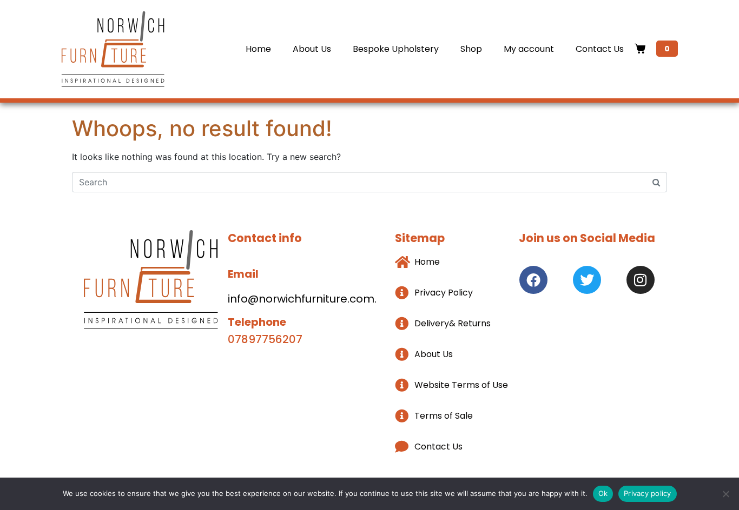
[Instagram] (640, 280)
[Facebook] (533, 280)
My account (529, 49)
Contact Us (600, 49)
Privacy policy (647, 493)
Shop (471, 49)
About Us (312, 49)
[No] (725, 493)
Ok (603, 493)
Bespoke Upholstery (396, 49)
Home (258, 49)
